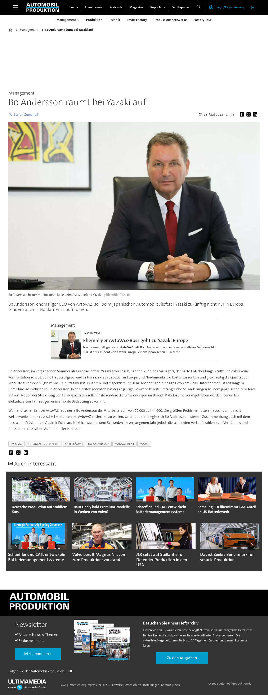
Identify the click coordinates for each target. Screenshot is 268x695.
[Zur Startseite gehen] (42, 7)
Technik (114, 20)
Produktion (94, 20)
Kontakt (166, 685)
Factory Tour (202, 20)
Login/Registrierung (230, 7)
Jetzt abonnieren (38, 653)
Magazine (136, 7)
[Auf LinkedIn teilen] (256, 115)
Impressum (94, 685)
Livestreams (94, 7)
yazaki (144, 444)
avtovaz (17, 444)
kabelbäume (74, 444)
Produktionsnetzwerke (170, 20)
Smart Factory (137, 20)
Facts (176, 685)
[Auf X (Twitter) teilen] (249, 115)
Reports (156, 7)
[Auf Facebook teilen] (243, 115)
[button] (16, 544)
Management (66, 20)
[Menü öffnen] (16, 7)
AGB (64, 685)
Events (73, 7)
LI (71, 670)
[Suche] (198, 7)
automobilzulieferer (43, 444)
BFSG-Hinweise (113, 685)
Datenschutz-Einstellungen (142, 685)
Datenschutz (77, 685)
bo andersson (99, 444)
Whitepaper (180, 7)
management (124, 444)
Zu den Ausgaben (182, 657)
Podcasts (116, 7)
